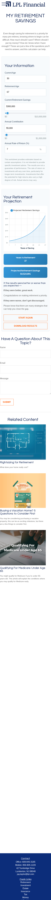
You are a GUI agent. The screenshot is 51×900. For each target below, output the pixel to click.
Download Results (25, 326)
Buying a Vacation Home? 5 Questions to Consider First (18, 512)
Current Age (10, 73)
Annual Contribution (14, 122)
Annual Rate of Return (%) (17, 143)
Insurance (25, 891)
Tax (25, 894)
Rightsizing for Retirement (17, 462)
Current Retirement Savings (17, 100)
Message (4, 378)
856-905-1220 (29, 865)
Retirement (25, 882)
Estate (26, 888)
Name (3, 347)
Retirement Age (12, 86)
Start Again (25, 318)
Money (25, 897)
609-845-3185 (28, 862)
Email (2, 363)
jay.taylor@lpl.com (25, 874)
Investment (26, 885)
